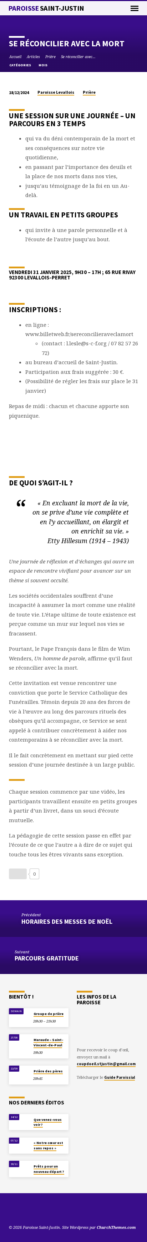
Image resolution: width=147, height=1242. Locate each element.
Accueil (15, 56)
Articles (33, 56)
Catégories (20, 65)
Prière (50, 56)
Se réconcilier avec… (78, 56)
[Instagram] (38, 1210)
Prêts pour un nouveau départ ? (49, 1169)
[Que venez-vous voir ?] (19, 1121)
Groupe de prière (49, 1013)
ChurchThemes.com (116, 1227)
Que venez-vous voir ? (48, 1122)
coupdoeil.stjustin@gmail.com (106, 1063)
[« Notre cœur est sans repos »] (19, 1144)
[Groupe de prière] (19, 1015)
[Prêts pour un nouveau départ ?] (19, 1168)
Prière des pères (48, 1071)
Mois (43, 65)
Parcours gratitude (47, 958)
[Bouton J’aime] (18, 874)
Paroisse (46, 8)
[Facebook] (29, 1210)
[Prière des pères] (19, 1072)
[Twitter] (20, 1210)
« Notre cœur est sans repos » (48, 1145)
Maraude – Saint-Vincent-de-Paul (48, 1042)
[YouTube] (12, 1210)
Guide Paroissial (119, 1077)
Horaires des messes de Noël (66, 921)
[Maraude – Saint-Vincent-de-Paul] (19, 1041)
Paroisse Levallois (55, 92)
